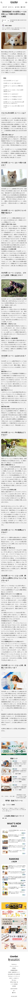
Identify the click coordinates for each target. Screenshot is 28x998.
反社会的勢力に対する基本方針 (14, 974)
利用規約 (14, 968)
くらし (24, 843)
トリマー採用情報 (14, 984)
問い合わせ (14, 980)
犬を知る (6, 796)
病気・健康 (4, 21)
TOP (2, 796)
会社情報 (14, 986)
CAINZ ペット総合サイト (14, 978)
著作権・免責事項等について (14, 972)
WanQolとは (14, 964)
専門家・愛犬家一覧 (14, 982)
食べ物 (24, 874)
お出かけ (23, 833)
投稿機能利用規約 (14, 970)
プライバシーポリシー (14, 966)
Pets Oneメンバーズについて (14, 976)
